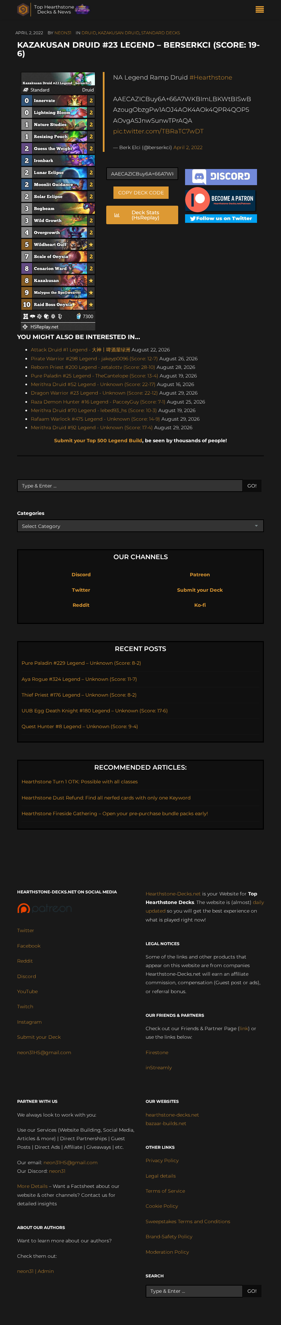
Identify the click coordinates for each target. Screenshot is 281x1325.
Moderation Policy (167, 1252)
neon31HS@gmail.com (44, 1052)
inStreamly (159, 1067)
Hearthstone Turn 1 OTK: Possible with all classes (80, 782)
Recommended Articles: (140, 767)
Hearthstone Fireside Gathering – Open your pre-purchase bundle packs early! (115, 813)
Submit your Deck (200, 590)
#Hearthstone (211, 77)
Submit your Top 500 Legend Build (98, 440)
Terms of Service (165, 1191)
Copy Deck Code (141, 193)
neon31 (62, 32)
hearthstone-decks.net (172, 1115)
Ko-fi (200, 605)
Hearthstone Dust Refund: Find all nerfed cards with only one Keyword (106, 798)
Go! (252, 486)
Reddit (81, 605)
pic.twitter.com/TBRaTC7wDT (158, 131)
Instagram (29, 1022)
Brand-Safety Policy (169, 1236)
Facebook (28, 946)
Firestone (157, 1052)
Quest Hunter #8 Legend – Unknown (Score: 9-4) (80, 726)
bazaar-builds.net (166, 1123)
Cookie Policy (162, 1206)
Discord (81, 574)
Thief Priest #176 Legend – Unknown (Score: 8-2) (79, 695)
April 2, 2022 (188, 147)
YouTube (27, 991)
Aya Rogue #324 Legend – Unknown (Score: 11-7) (79, 679)
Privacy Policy (162, 1160)
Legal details (161, 1176)
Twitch (25, 1006)
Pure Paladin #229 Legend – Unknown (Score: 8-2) (81, 663)
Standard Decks (160, 32)
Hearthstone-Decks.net (173, 894)
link (244, 1028)
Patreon (200, 574)
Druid (89, 32)
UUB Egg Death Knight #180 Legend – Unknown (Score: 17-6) (95, 711)
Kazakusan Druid (118, 32)
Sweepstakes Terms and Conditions (188, 1221)
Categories (30, 513)
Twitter (81, 590)
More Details (32, 1186)
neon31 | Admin (35, 1271)
